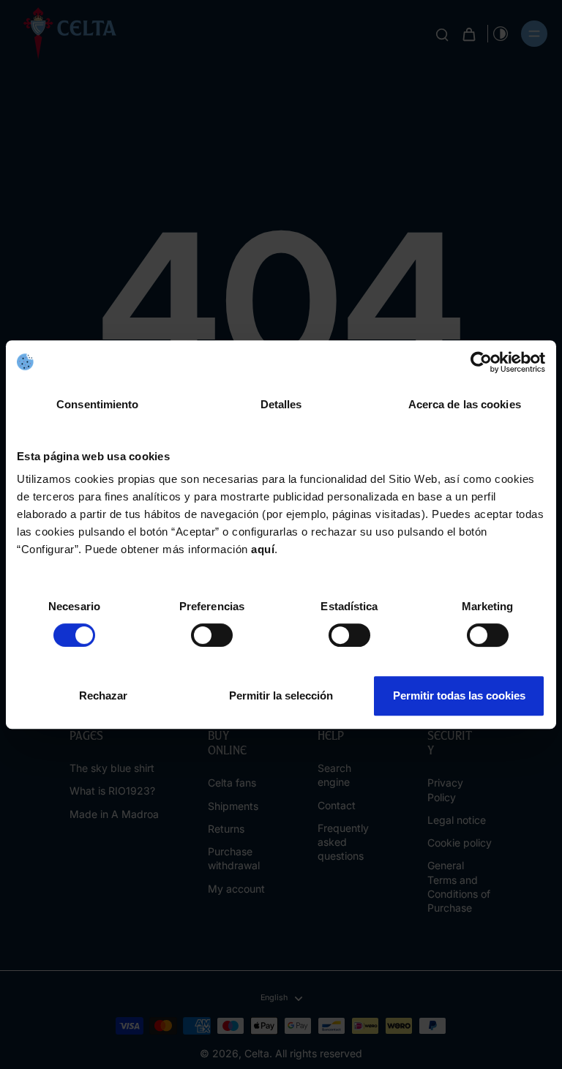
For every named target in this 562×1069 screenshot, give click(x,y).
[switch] (212, 635)
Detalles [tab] (281, 404)
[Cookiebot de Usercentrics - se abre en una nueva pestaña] (481, 362)
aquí (262, 549)
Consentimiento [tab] (97, 404)
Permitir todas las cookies (459, 695)
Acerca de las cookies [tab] (464, 404)
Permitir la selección (281, 695)
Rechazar (103, 695)
